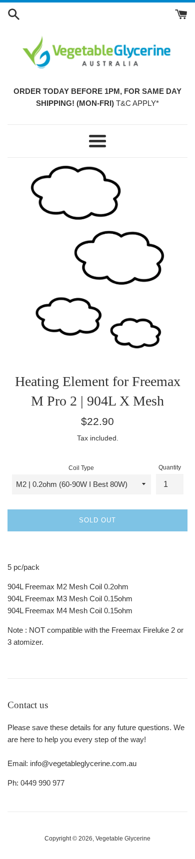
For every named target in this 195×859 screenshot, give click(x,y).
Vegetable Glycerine (123, 838)
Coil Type (81, 467)
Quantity (169, 467)
